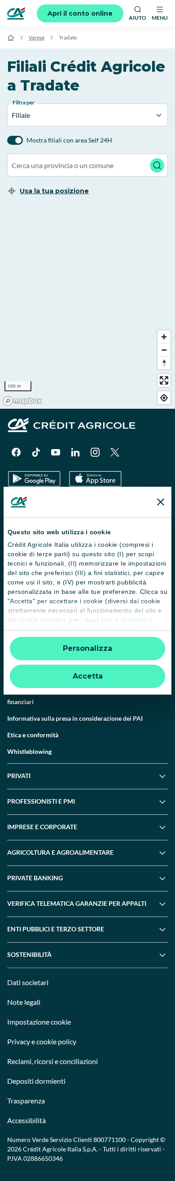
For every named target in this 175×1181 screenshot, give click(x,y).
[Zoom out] (164, 349)
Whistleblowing (29, 751)
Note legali (23, 1002)
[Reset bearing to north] (164, 362)
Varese (36, 37)
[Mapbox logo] (22, 401)
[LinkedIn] (75, 452)
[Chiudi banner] (160, 501)
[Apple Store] (95, 479)
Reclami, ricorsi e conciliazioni (52, 1061)
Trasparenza (26, 1100)
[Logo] (16, 13)
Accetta (88, 676)
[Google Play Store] (34, 479)
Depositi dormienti (36, 1081)
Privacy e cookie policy (41, 1041)
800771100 (109, 1139)
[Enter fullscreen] (164, 380)
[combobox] (87, 165)
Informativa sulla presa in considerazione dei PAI (75, 718)
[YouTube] (56, 452)
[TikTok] (36, 452)
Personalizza (87, 648)
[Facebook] (16, 452)
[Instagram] (95, 452)
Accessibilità (26, 1120)
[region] (87, 308)
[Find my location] (164, 397)
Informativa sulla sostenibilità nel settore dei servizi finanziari (78, 696)
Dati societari (27, 982)
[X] (115, 452)
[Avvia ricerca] (157, 165)
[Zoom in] (164, 336)
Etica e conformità (32, 735)
